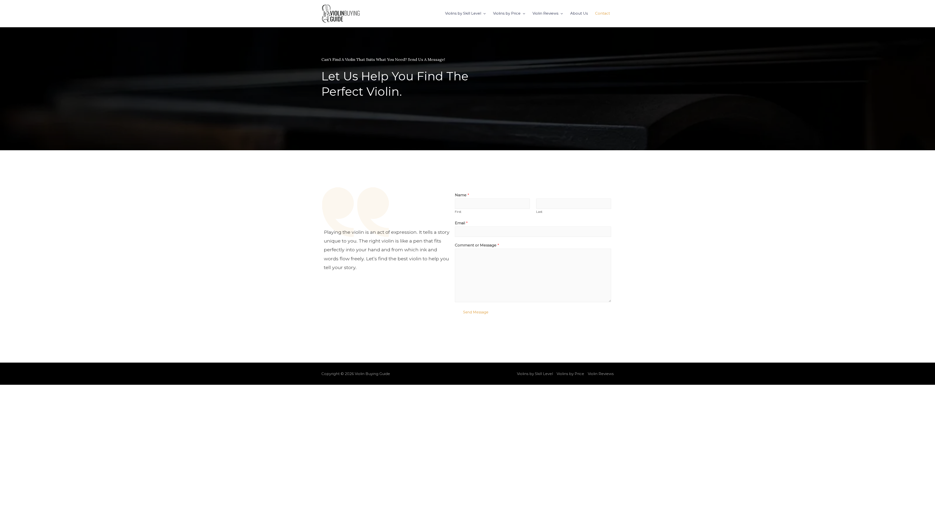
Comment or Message (477, 245)
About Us (579, 13)
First (458, 212)
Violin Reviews (545, 13)
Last (539, 212)
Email (461, 223)
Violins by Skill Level (463, 13)
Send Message (475, 312)
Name (462, 195)
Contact (602, 13)
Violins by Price (507, 13)
